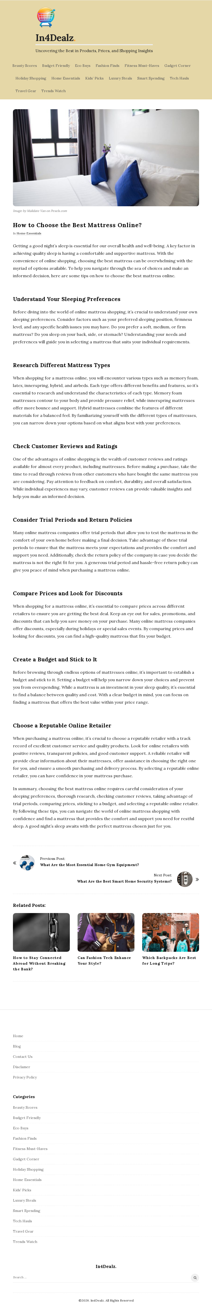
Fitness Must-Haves (142, 65)
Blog (17, 1046)
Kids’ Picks (94, 78)
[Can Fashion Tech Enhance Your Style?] (106, 932)
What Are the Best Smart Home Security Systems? (124, 881)
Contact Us (23, 1056)
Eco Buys (82, 65)
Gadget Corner (177, 65)
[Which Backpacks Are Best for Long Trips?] (170, 932)
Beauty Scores (24, 65)
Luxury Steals (120, 78)
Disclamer (21, 1067)
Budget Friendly (56, 65)
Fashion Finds (107, 65)
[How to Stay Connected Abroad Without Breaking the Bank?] (41, 932)
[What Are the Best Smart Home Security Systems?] (185, 879)
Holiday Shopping (31, 78)
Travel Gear (26, 91)
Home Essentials (65, 78)
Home (18, 1036)
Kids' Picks (22, 1190)
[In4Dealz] (46, 17)
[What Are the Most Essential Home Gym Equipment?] (27, 862)
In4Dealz (54, 38)
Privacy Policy (25, 1077)
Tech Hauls (179, 78)
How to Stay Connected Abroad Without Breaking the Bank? (39, 963)
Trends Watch (53, 91)
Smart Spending (151, 78)
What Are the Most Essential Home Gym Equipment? (89, 864)
